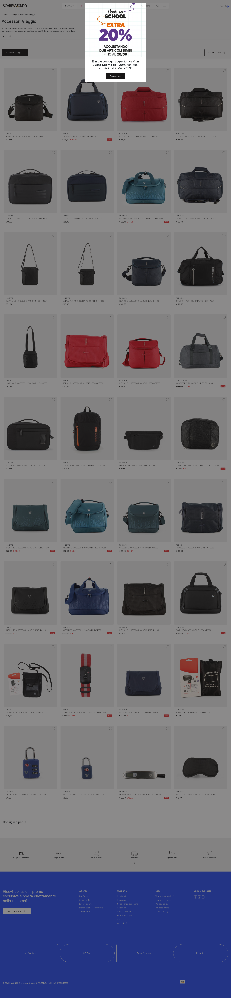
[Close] (142, 6)
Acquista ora (115, 76)
